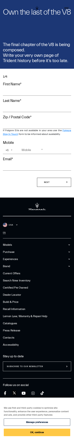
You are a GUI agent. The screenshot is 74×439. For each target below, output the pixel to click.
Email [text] (8, 159)
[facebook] (5, 393)
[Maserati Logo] (37, 8)
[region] (37, 418)
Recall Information (14, 309)
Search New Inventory (16, 280)
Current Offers (11, 273)
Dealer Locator (12, 294)
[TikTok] (42, 393)
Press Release (11, 330)
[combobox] (12, 150)
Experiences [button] (10, 259)
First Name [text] (12, 84)
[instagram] (33, 393)
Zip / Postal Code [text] (17, 117)
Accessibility (11, 344)
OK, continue (37, 432)
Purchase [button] (9, 252)
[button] (54, 182)
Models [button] (7, 244)
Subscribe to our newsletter (25, 366)
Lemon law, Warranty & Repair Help (25, 316)
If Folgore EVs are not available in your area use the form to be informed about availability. (37, 132)
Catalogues (10, 323)
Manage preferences (37, 422)
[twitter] (14, 393)
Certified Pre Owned (15, 287)
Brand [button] (6, 266)
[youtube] (23, 393)
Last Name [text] (12, 101)
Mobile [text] (9, 142)
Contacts (8, 337)
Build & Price (10, 302)
